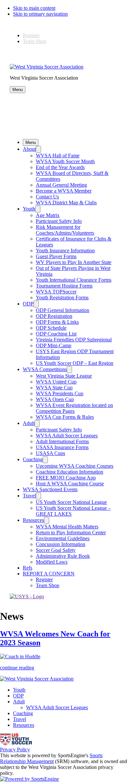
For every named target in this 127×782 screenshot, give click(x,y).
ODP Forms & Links (57, 322)
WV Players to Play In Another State (73, 262)
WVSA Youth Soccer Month (65, 161)
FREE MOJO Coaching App (66, 477)
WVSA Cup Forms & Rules (65, 417)
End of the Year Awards (60, 167)
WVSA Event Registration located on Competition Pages (74, 408)
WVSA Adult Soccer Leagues (67, 435)
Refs (27, 568)
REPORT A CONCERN (49, 573)
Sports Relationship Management (51, 758)
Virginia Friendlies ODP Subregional (74, 339)
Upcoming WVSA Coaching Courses (74, 466)
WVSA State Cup (54, 387)
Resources (33, 520)
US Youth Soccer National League (71, 502)
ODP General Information (62, 310)
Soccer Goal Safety (56, 550)
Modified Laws (51, 562)
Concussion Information (60, 544)
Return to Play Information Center (71, 532)
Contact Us (47, 196)
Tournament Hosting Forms (64, 286)
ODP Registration (54, 316)
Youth (29, 208)
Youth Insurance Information (65, 250)
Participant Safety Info (59, 221)
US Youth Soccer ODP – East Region (74, 363)
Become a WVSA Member (64, 191)
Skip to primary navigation (40, 14)
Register (31, 35)
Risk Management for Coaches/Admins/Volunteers (65, 230)
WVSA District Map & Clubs (66, 202)
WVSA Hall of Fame (57, 155)
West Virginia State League (64, 376)
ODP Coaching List (56, 333)
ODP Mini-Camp (53, 345)
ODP (28, 303)
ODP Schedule (51, 328)
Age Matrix (48, 215)
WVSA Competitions (45, 369)
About (29, 149)
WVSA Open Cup (55, 399)
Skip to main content (34, 8)
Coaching (33, 459)
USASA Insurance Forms (62, 447)
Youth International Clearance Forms (73, 280)
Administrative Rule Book (63, 556)
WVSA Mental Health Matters (67, 526)
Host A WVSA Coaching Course (70, 483)
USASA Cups (50, 453)
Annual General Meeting (61, 185)
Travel (29, 495)
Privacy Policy (15, 749)
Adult (29, 423)
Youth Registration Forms (62, 297)
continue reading (17, 667)
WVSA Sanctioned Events (50, 489)
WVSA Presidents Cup (59, 393)
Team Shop (34, 41)
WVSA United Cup (56, 381)
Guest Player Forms (56, 256)
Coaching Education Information (69, 472)
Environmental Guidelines (63, 538)
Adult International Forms (62, 441)
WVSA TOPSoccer (56, 291)
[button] (17, 89)
